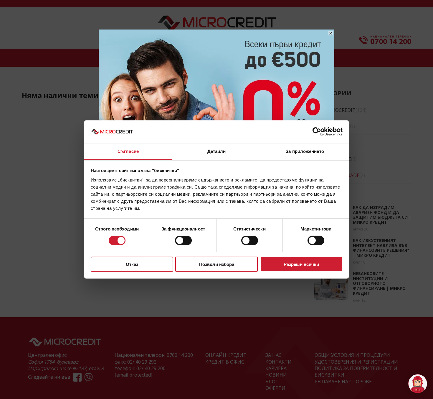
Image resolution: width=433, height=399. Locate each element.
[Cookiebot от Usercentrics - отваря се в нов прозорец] (317, 131)
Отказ (132, 263)
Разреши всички (301, 263)
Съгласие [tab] (128, 151)
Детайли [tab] (216, 151)
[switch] (183, 240)
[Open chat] (417, 383)
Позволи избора (216, 263)
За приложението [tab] (305, 151)
